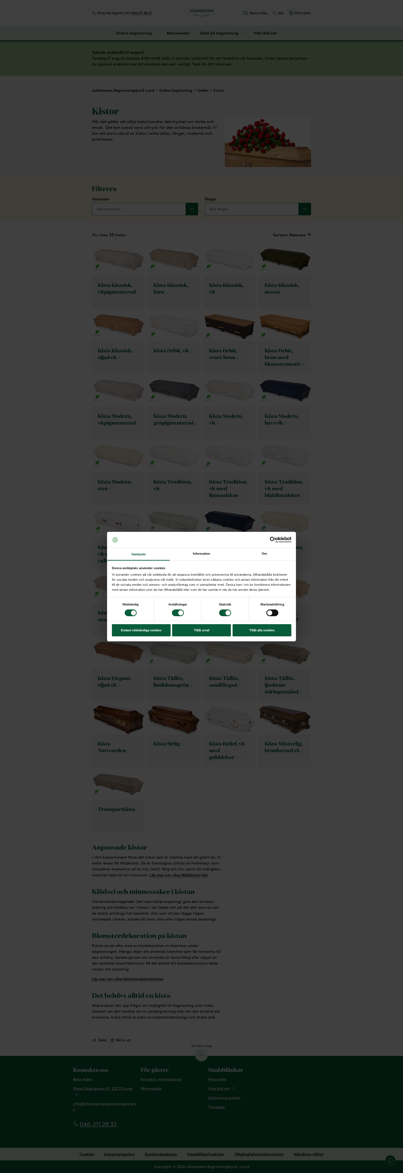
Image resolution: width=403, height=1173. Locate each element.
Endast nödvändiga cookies (141, 630)
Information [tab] (201, 553)
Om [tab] (264, 553)
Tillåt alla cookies (262, 630)
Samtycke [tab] (138, 554)
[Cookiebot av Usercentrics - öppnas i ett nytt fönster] (273, 540)
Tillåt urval (201, 630)
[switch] (178, 612)
